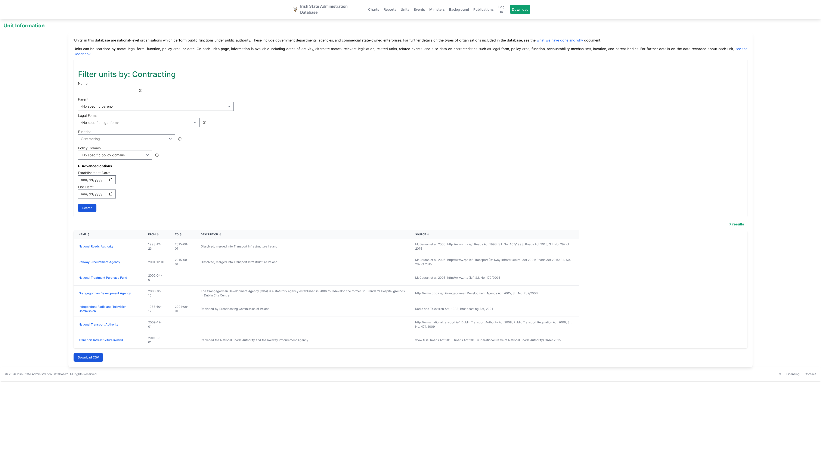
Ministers (437, 9)
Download (520, 9)
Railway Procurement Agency (99, 262)
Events (419, 9)
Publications (483, 9)
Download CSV (88, 357)
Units (405, 9)
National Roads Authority (96, 246)
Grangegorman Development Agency (105, 293)
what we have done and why (560, 40)
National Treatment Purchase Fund (103, 277)
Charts (373, 9)
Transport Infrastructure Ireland (101, 340)
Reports (390, 9)
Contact (810, 374)
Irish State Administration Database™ (42, 374)
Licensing (793, 374)
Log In (501, 9)
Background (459, 9)
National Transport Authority (98, 324)
